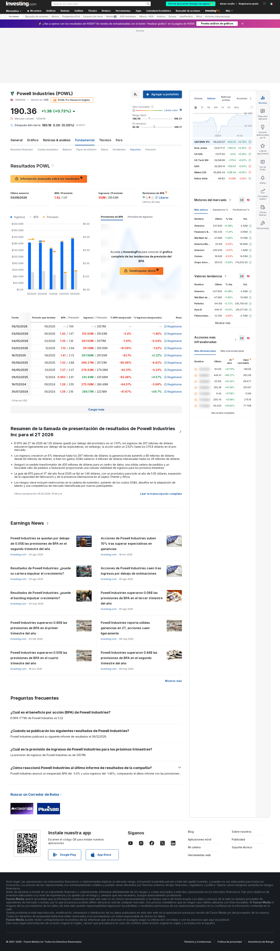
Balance (67, 149)
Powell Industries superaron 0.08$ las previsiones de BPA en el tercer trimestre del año (132, 598)
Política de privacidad (230, 941)
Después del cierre (93, 16)
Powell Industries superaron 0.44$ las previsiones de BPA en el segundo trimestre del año (129, 658)
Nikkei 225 (200, 172)
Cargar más (96, 409)
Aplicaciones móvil (199, 839)
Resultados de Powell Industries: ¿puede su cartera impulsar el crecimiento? (40, 570)
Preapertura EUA (71, 16)
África (199, 16)
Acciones (14, 16)
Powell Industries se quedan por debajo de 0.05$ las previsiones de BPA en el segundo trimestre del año (40, 543)
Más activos (201, 209)
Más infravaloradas (205, 351)
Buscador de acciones (188, 11)
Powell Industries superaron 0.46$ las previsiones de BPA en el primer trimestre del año (38, 628)
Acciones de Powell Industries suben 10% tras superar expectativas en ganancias (128, 543)
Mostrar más (173, 680)
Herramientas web (199, 855)
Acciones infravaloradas (217, 16)
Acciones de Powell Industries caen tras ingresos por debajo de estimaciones (131, 570)
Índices (211, 98)
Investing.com (18, 554)
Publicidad (238, 839)
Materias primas (226, 98)
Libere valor (171, 110)
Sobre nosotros (241, 831)
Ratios (104, 149)
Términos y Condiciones (197, 941)
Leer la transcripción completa (161, 493)
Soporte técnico (242, 847)
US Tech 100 (201, 160)
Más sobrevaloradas (232, 351)
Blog (191, 831)
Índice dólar (201, 178)
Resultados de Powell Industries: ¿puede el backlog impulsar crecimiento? (40, 595)
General (16, 140)
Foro (119, 140)
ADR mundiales (128, 16)
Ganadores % (220, 209)
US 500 (198, 154)
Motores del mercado (210, 200)
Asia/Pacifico (186, 16)
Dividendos (119, 149)
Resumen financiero (21, 149)
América (161, 16)
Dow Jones (200, 148)
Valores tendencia (208, 276)
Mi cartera (194, 847)
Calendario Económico (158, 11)
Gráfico (32, 140)
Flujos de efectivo (86, 149)
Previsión (150, 149)
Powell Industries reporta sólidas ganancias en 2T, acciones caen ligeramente (125, 628)
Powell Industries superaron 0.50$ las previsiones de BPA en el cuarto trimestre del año (38, 658)
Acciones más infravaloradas (205, 339)
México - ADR (146, 16)
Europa (172, 16)
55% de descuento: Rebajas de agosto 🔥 (190, 3)
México (55, 16)
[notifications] (264, 3)
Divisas (198, 98)
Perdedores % (241, 209)
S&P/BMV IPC (202, 141)
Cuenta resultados (48, 149)
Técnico (105, 140)
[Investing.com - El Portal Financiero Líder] (21, 3)
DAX (196, 166)
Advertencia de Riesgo (261, 941)
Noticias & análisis (56, 140)
